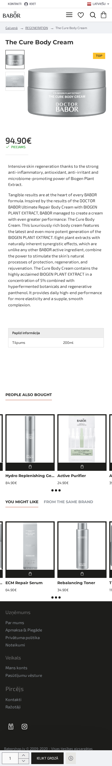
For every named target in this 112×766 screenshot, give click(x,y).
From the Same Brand (68, 502)
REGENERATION (36, 28)
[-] (23, 761)
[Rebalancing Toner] (81, 545)
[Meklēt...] (91, 15)
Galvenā (11, 28)
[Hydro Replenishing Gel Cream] (30, 438)
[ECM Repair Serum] (30, 545)
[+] (23, 755)
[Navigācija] (69, 15)
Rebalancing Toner (76, 582)
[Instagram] (24, 726)
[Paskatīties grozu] (104, 15)
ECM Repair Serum (24, 582)
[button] (47, 758)
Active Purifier (71, 475)
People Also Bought (28, 395)
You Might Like (21, 502)
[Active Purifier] (81, 438)
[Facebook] (10, 726)
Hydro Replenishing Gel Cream (30, 475)
